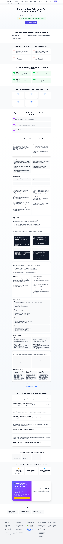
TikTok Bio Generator (41, 533)
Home (6, 3)
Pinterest (49, 526)
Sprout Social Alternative (19, 525)
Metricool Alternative (19, 529)
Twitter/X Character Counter (42, 537)
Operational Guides (8, 529)
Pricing (22, 1)
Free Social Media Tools (41, 520)
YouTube (49, 525)
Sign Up (55, 1)
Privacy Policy (7, 522)
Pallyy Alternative (18, 526)
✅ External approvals (30, 525)
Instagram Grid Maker (41, 539)
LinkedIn (54, 525)
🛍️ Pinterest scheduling (30, 526)
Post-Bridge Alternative (19, 532)
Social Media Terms (8, 532)
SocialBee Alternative (19, 530)
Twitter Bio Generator (41, 536)
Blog (35, 1)
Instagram (54, 522)
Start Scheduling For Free (31, 22)
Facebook (49, 522)
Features (16, 1)
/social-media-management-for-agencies (31, 386)
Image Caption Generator (41, 528)
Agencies (26, 1)
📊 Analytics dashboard (30, 528)
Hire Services (40, 1)
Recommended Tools (8, 530)
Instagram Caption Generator (42, 525)
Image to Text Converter (41, 529)
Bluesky (54, 526)
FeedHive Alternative (19, 528)
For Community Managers (9, 526)
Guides (31, 1)
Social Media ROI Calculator (42, 522)
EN (46, 1)
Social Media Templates (8, 528)
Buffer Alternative (18, 522)
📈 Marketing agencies (30, 522)
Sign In (51, 1)
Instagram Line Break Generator (42, 526)
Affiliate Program (7, 525)
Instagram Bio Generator (41, 532)
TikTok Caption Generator (41, 530)
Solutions (9, 3)
